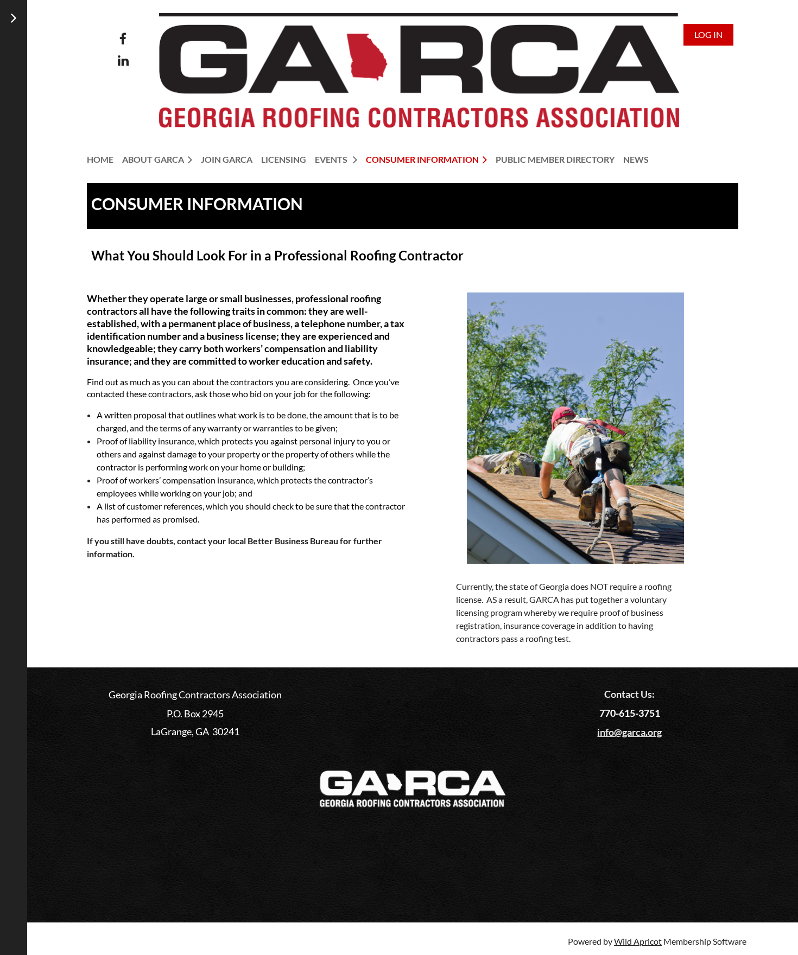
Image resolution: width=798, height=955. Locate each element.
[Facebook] (123, 39)
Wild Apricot (638, 941)
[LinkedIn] (123, 60)
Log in (708, 34)
